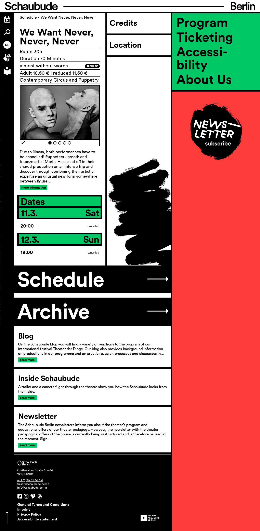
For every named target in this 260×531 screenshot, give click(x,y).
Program (202, 22)
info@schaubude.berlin (32, 487)
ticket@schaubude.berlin (33, 484)
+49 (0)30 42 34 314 (30, 480)
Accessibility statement (37, 519)
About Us (204, 79)
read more (27, 360)
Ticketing (204, 36)
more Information (33, 187)
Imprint (23, 509)
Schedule (28, 17)
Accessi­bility (202, 58)
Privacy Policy (29, 514)
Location (125, 45)
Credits (123, 23)
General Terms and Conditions (43, 504)
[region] (216, 92)
